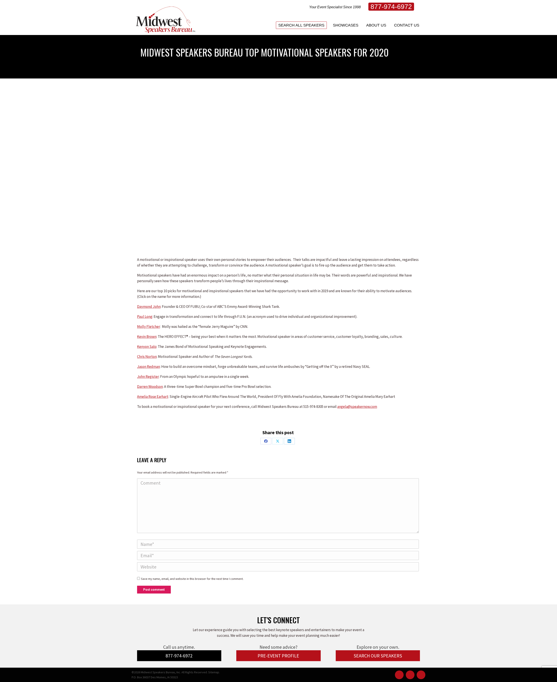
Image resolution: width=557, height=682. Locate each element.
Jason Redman (148, 366)
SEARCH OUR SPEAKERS (378, 656)
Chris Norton (147, 356)
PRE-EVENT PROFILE (278, 656)
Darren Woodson (150, 386)
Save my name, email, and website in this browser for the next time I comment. (192, 579)
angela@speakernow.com (357, 406)
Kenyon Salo (146, 346)
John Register (148, 376)
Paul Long (144, 316)
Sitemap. (214, 672)
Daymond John (149, 306)
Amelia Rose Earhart (152, 396)
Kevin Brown (146, 336)
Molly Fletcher (148, 326)
